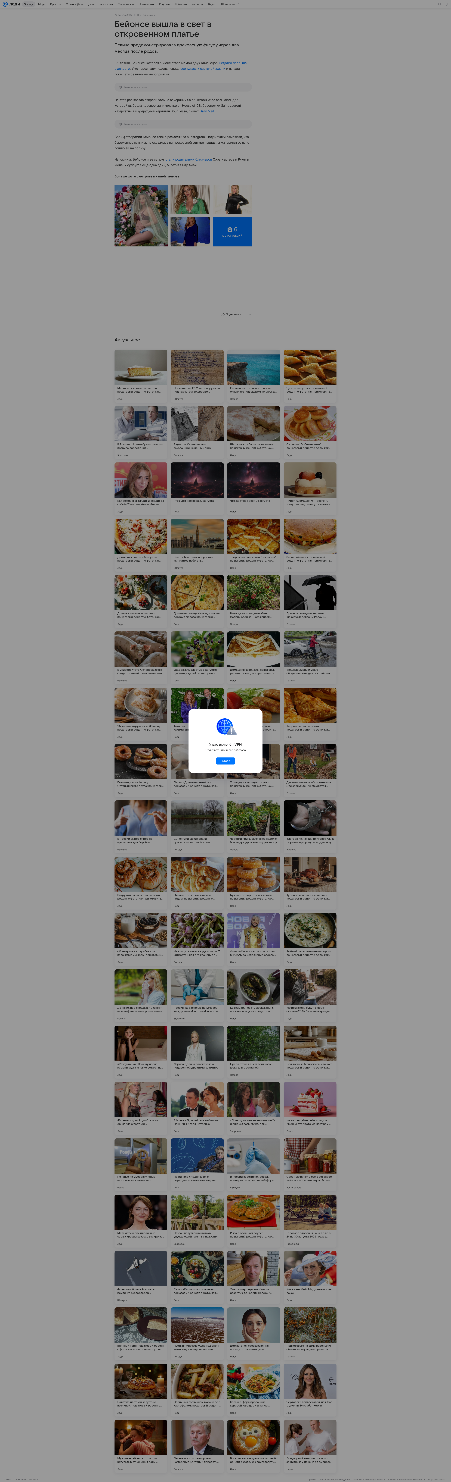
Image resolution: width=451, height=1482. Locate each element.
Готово (225, 761)
